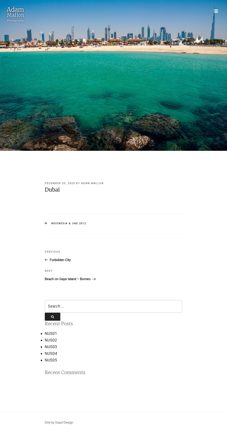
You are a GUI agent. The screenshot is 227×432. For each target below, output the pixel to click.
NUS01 (51, 333)
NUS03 (51, 346)
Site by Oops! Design (59, 422)
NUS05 (51, 360)
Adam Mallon (92, 183)
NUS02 (51, 340)
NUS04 (51, 353)
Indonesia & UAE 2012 (68, 223)
